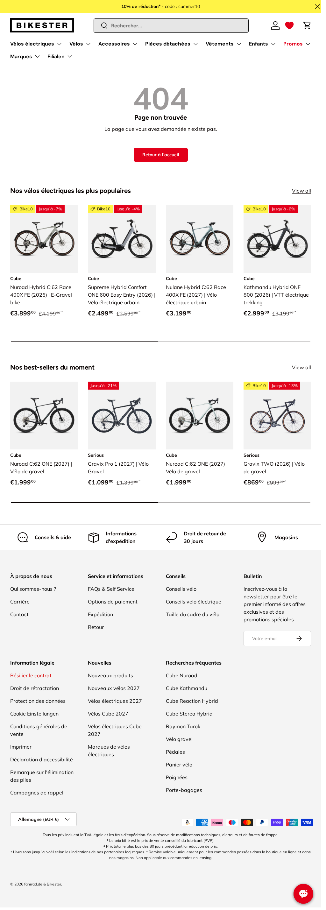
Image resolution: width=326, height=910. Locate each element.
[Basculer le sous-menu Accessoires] (135, 44)
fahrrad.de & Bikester (42, 884)
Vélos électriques (32, 43)
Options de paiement (113, 601)
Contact (19, 614)
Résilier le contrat (31, 675)
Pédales (175, 752)
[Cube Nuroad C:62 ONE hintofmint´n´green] (199, 415)
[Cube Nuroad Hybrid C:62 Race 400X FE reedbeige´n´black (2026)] (44, 238)
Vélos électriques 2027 (115, 701)
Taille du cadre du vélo (192, 614)
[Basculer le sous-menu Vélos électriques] (59, 44)
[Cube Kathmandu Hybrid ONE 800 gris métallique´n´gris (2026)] (277, 238)
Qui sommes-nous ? (33, 589)
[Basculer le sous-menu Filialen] (70, 56)
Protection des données (38, 701)
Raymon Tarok (183, 726)
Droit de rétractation (34, 688)
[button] (289, 25)
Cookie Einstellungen (34, 713)
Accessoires (114, 43)
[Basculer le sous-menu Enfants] (273, 44)
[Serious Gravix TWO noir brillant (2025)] (277, 415)
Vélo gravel (179, 739)
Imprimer (21, 747)
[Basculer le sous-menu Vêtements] (239, 44)
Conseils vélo (181, 589)
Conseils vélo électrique (193, 601)
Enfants (258, 43)
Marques (21, 56)
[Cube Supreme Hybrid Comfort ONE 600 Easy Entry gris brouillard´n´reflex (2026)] (121, 238)
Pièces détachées (167, 43)
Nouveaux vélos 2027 (114, 688)
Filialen (56, 56)
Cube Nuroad (181, 675)
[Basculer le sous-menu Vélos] (88, 44)
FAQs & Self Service (111, 589)
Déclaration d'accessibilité (41, 759)
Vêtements (220, 43)
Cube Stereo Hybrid (189, 713)
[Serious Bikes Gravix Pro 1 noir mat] (121, 415)
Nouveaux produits (110, 675)
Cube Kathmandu (186, 688)
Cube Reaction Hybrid (192, 701)
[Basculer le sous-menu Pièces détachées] (195, 44)
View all (301, 190)
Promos (293, 43)
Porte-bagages (184, 790)
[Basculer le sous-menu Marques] (37, 56)
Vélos (76, 43)
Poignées (177, 777)
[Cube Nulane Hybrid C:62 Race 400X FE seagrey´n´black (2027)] (199, 238)
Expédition (100, 614)
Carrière (20, 601)
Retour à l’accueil (160, 155)
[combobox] (171, 25)
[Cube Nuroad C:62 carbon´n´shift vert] (44, 415)
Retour (96, 627)
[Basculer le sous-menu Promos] (308, 44)
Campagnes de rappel (36, 792)
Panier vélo (179, 764)
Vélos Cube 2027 (108, 713)
